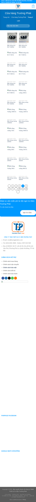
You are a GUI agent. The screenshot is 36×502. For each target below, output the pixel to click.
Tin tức (26, 495)
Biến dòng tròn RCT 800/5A (11, 103)
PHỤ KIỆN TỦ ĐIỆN (17, 495)
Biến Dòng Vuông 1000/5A (12, 122)
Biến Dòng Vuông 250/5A (23, 159)
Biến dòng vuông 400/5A (23, 178)
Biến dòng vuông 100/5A (23, 103)
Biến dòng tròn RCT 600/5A (11, 84)
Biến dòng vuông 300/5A (12, 178)
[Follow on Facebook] (2, 278)
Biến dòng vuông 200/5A (12, 159)
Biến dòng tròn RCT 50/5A (11, 65)
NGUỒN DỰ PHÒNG (25, 494)
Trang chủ (6, 17)
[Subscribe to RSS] (15, 278)
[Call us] (12, 278)
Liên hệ (31, 495)
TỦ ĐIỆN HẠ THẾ (6, 495)
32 (26, 189)
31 (23, 189)
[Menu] (2, 6)
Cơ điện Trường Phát (18, 497)
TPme (24, 499)
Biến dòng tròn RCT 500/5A (23, 65)
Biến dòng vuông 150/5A (12, 141)
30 (19, 189)
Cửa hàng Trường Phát (18, 17)
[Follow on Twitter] (6, 278)
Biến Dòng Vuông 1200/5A (23, 122)
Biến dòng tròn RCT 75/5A (23, 84)
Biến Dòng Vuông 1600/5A (23, 141)
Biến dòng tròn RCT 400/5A (23, 46)
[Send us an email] (9, 278)
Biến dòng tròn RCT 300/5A (11, 46)
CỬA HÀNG (8, 494)
